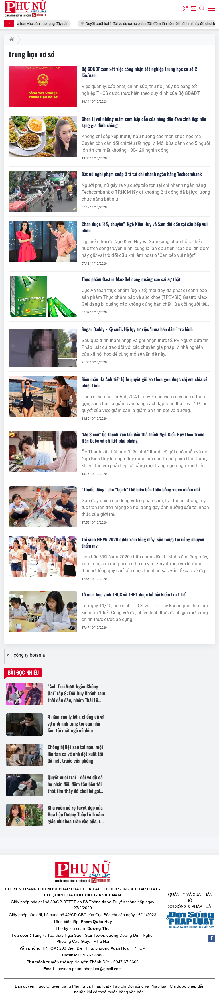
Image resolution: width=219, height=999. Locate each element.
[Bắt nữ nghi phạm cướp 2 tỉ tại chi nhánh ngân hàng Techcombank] (43, 191)
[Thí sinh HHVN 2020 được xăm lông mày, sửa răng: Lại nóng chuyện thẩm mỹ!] (43, 556)
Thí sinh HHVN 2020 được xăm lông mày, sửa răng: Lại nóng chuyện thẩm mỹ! (143, 542)
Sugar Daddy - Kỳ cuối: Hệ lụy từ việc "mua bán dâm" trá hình (137, 329)
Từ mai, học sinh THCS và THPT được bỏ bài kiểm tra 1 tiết (134, 594)
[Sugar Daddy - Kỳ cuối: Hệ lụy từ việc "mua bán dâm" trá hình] (43, 346)
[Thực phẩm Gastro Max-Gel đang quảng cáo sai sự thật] (43, 296)
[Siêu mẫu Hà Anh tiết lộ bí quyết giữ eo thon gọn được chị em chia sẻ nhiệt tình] (43, 396)
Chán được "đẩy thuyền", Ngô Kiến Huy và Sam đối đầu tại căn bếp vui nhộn (145, 227)
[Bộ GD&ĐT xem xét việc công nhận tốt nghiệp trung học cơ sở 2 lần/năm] (43, 86)
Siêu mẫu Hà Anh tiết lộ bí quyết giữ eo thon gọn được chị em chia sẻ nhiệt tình (144, 382)
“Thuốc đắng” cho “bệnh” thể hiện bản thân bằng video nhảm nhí (141, 489)
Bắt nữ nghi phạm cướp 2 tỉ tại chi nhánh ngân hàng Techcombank (142, 174)
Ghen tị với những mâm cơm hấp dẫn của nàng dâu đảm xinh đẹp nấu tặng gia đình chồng (144, 122)
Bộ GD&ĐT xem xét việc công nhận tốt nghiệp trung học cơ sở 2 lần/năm (139, 72)
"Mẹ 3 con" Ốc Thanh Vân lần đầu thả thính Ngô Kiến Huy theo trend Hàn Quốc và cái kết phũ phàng (143, 437)
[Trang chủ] (10, 39)
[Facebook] (211, 938)
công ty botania (29, 655)
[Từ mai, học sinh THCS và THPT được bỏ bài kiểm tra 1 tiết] (43, 611)
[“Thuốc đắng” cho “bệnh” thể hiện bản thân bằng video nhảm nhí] (43, 506)
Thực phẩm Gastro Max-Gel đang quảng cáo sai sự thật (131, 279)
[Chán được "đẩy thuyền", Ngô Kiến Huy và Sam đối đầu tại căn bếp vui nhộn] (43, 241)
